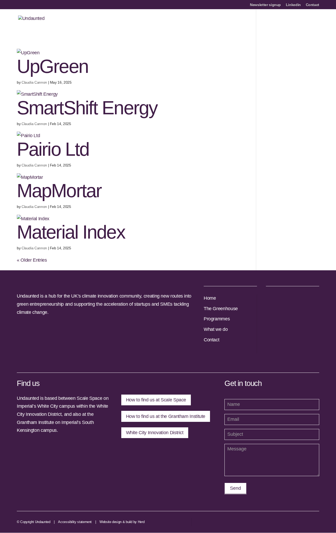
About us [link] (157, 22)
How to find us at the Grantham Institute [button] (166, 416)
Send (235, 488)
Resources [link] (288, 22)
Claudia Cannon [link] (34, 82)
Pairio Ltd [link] (53, 149)
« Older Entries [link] (32, 260)
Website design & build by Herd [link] (121, 522)
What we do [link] (216, 329)
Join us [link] (264, 22)
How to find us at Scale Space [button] (156, 399)
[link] (31, 21)
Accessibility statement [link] (75, 522)
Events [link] (312, 22)
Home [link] (210, 298)
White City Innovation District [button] (154, 432)
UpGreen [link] (52, 66)
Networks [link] (241, 22)
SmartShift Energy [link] (87, 107)
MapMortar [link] (59, 190)
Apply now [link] (182, 22)
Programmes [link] (212, 22)
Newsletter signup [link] (265, 5)
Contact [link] (312, 5)
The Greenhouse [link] (221, 308)
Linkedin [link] (293, 5)
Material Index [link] (71, 232)
